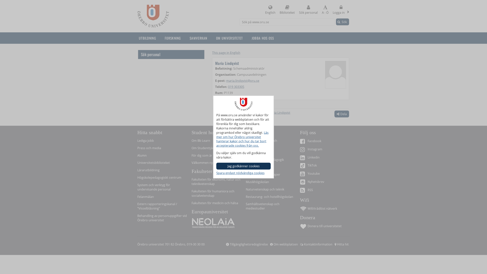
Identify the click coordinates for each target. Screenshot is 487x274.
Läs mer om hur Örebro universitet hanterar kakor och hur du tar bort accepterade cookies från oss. (242, 139)
